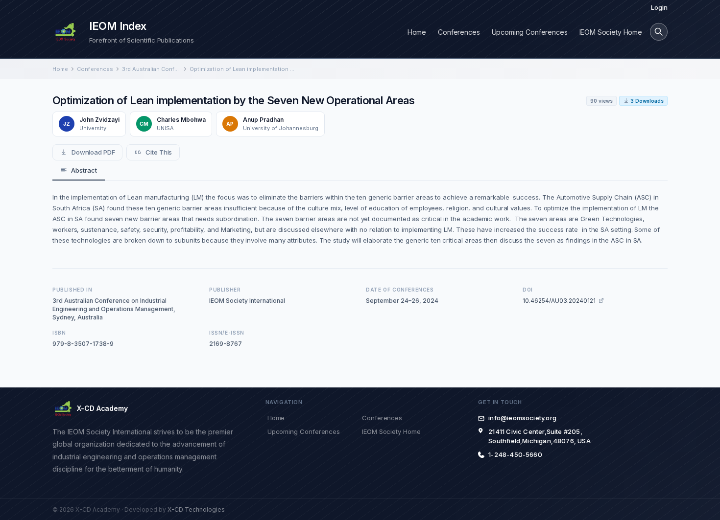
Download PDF (93, 152)
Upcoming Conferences (530, 32)
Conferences (459, 32)
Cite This (158, 152)
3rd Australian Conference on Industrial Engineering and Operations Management (151, 69)
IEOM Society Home (610, 32)
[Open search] (659, 32)
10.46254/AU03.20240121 (559, 300)
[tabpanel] (360, 219)
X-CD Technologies (196, 509)
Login (659, 7)
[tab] (78, 170)
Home (417, 32)
